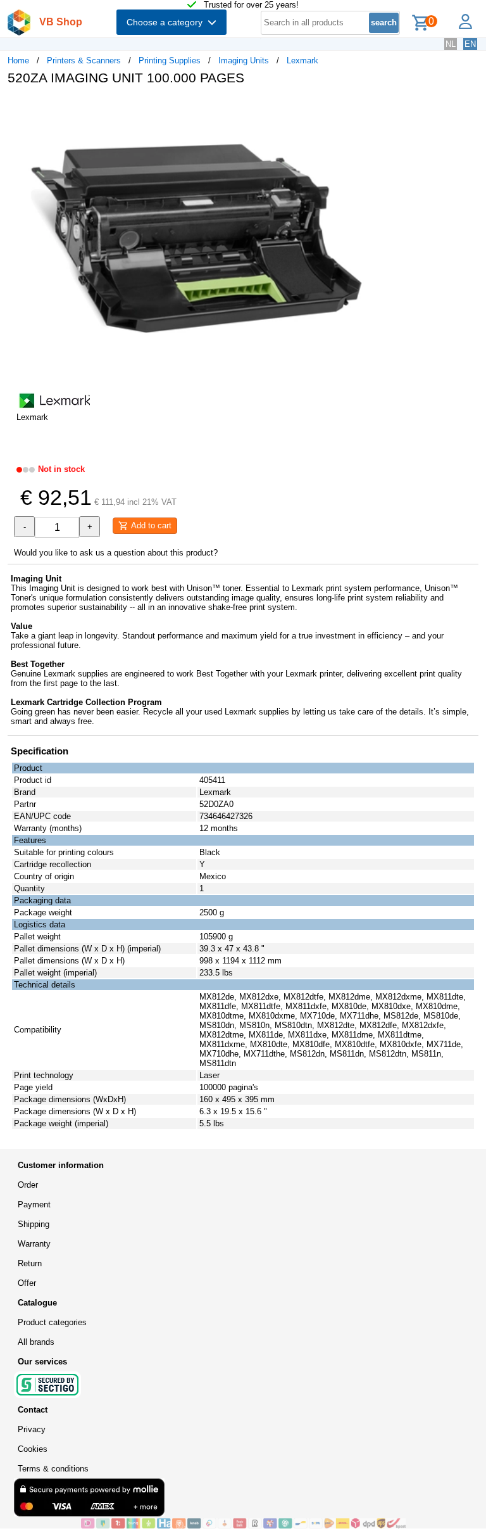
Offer (27, 1283)
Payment (34, 1204)
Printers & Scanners (84, 60)
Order (28, 1185)
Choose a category (167, 22)
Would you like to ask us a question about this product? (116, 552)
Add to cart (149, 525)
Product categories (52, 1322)
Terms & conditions (53, 1468)
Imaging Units (243, 60)
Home (18, 60)
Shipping (33, 1224)
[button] (376, 108)
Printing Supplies (170, 60)
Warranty (34, 1244)
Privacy (32, 1429)
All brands (36, 1342)
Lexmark (302, 60)
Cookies (32, 1449)
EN (470, 44)
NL (451, 44)
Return (30, 1263)
